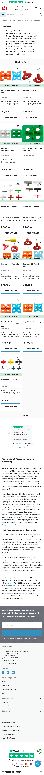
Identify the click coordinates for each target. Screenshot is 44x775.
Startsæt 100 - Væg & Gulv (31, 265)
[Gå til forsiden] (6, 8)
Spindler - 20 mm (29, 90)
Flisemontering (34, 20)
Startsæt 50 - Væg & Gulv (10, 264)
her (40, 638)
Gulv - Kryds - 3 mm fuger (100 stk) (32, 149)
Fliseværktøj (22, 20)
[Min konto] (36, 8)
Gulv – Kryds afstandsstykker (7, 149)
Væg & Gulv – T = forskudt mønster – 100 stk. (10, 324)
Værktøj (12, 20)
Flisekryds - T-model (31, 206)
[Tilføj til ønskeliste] (18, 68)
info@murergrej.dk (12, 585)
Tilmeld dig (21, 633)
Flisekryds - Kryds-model (10, 206)
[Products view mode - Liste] (41, 772)
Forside (4, 20)
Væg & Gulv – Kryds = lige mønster (32, 323)
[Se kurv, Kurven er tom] (40, 8)
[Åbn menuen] (3, 14)
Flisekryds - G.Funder (9, 380)
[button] (17, 772)
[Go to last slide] (2, 2)
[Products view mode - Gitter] (37, 772)
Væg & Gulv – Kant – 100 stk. (10, 92)
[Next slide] (41, 2)
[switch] (21, 10)
